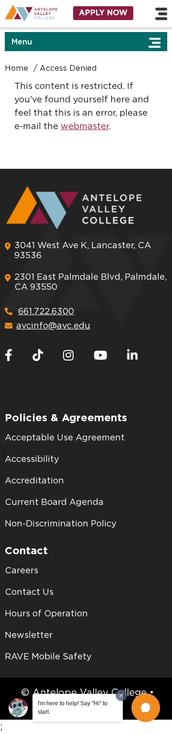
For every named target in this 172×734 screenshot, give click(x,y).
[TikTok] (37, 356)
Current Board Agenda (54, 502)
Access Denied (68, 68)
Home (16, 68)
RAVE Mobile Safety (48, 657)
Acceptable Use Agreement (65, 438)
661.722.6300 (46, 311)
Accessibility (32, 459)
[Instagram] (68, 356)
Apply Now (103, 13)
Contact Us (29, 592)
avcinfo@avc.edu (53, 326)
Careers (21, 571)
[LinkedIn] (132, 356)
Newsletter (29, 635)
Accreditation (34, 481)
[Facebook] (8, 356)
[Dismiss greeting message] (121, 695)
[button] (145, 707)
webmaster (84, 126)
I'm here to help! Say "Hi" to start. (73, 707)
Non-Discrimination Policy (61, 524)
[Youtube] (100, 356)
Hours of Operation (46, 614)
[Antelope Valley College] (28, 13)
